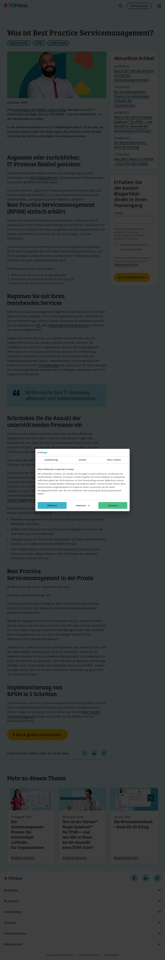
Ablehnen (52, 505)
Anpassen (81, 505)
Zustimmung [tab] (51, 459)
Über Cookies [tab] (114, 459)
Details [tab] (82, 459)
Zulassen (112, 505)
